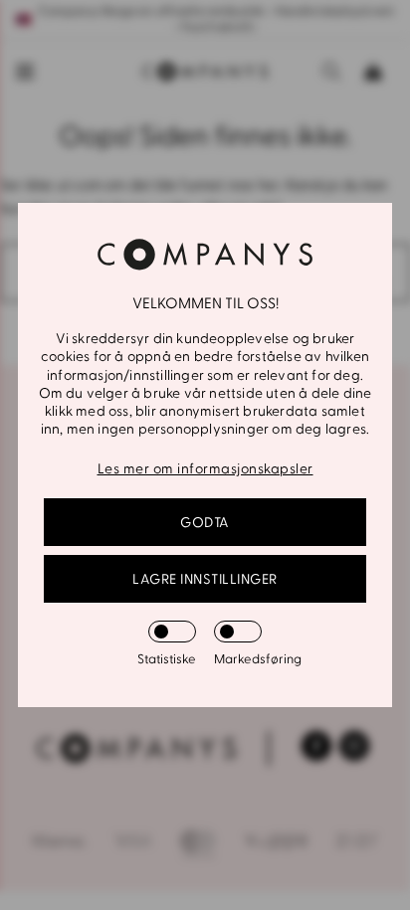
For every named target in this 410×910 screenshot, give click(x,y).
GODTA (205, 522)
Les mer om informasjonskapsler (205, 468)
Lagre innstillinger (205, 579)
